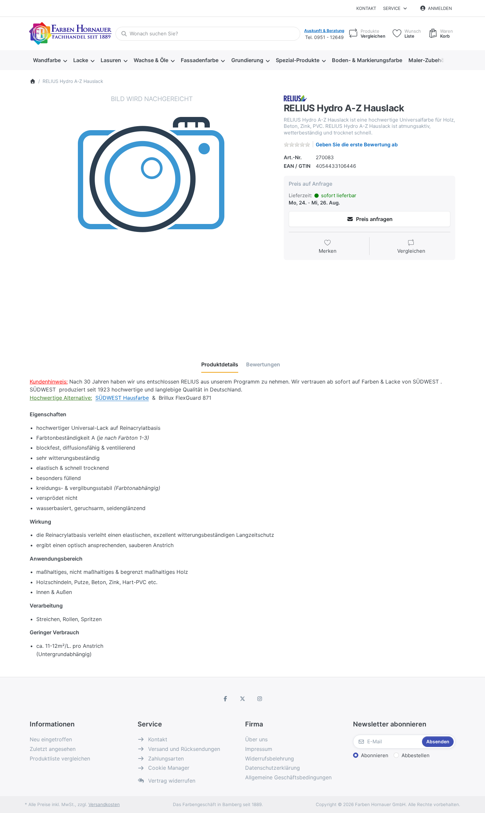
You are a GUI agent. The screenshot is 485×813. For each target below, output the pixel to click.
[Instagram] (259, 698)
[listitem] (152, 216)
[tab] (219, 364)
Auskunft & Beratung (324, 30)
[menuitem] (50, 60)
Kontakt (366, 8)
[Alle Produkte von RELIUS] (296, 98)
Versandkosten (104, 804)
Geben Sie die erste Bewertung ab (357, 144)
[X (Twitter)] (242, 698)
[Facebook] (225, 698)
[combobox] (207, 34)
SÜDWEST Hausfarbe (122, 397)
